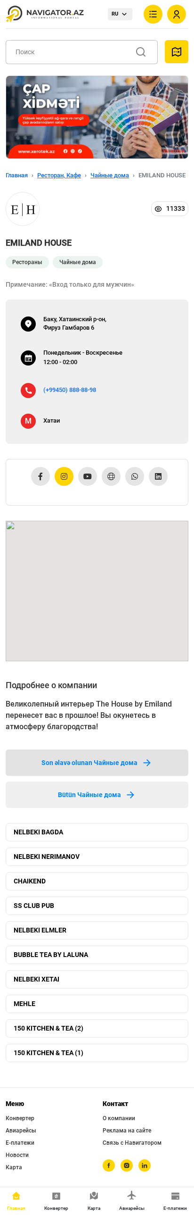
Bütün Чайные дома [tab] (89, 795)
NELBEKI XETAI (36, 979)
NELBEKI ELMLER (40, 930)
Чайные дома (109, 175)
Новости (17, 1155)
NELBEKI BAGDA (38, 832)
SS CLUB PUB (34, 905)
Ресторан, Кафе (59, 175)
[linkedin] (144, 1165)
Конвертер (20, 1118)
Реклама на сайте (127, 1130)
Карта (14, 1167)
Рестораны (27, 262)
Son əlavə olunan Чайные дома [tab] (89, 762)
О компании (119, 1118)
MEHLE (24, 1003)
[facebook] (109, 1165)
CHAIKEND (30, 881)
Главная (17, 175)
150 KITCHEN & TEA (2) (48, 1028)
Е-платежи (20, 1143)
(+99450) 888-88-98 (69, 389)
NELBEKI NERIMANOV (47, 856)
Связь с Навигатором (132, 1143)
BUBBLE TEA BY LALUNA (51, 954)
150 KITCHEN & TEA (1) (48, 1053)
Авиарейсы (21, 1130)
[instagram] (127, 1165)
